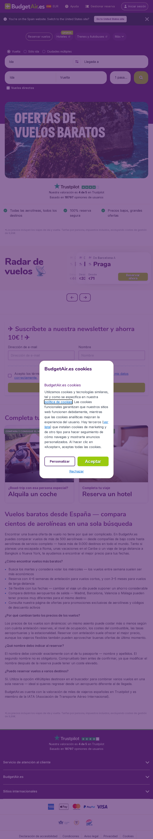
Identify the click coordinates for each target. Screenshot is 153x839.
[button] (76, 471)
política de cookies (58, 402)
